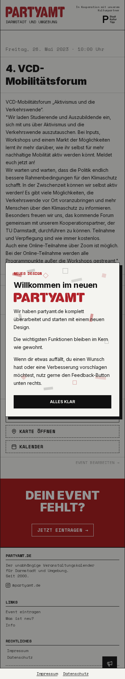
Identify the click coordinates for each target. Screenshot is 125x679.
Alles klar (62, 401)
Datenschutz (76, 673)
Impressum (47, 673)
